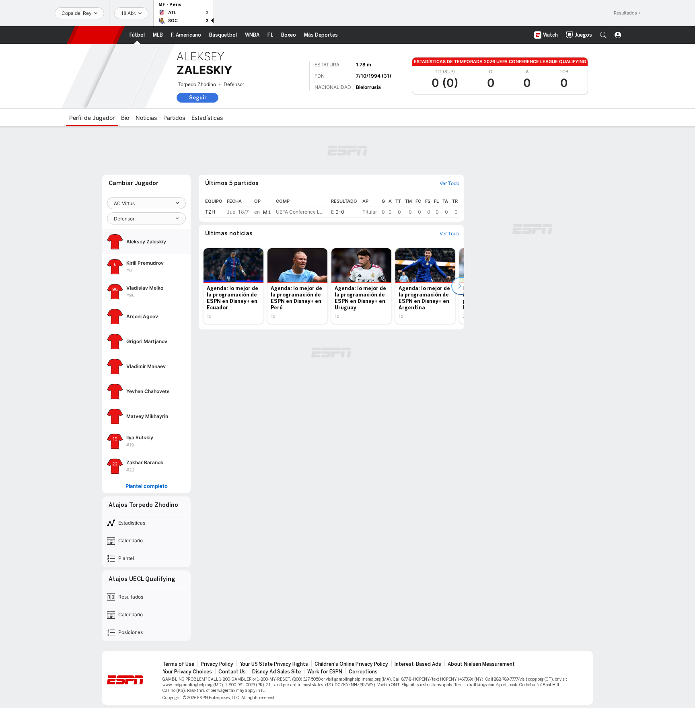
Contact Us (232, 672)
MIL (267, 212)
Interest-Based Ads (418, 664)
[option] (233, 286)
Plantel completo (146, 486)
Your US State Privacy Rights (274, 664)
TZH (210, 212)
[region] (331, 207)
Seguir (197, 98)
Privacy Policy (217, 664)
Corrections (363, 672)
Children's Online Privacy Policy (351, 664)
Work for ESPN (324, 672)
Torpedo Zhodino (197, 84)
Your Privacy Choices (187, 672)
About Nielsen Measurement (481, 664)
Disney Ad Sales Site (276, 672)
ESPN (95, 35)
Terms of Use (178, 664)
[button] (603, 35)
